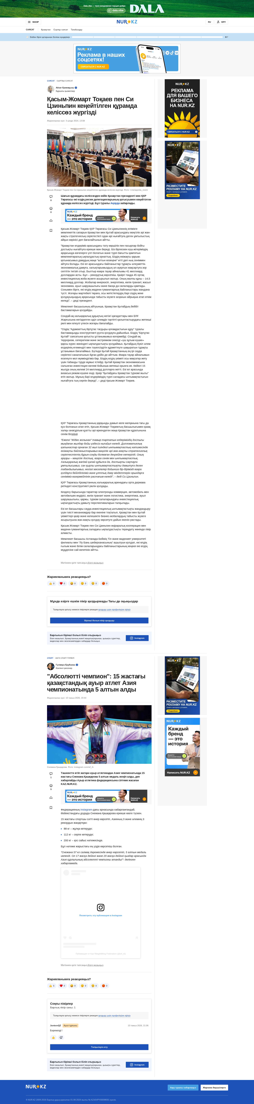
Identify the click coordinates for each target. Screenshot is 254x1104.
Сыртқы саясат (61, 29)
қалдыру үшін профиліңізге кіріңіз (114, 609)
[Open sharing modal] (51, 220)
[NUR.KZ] (127, 21)
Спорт (50, 658)
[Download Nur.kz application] (127, 9)
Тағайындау (76, 29)
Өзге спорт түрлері (64, 658)
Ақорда (115, 203)
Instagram (139, 638)
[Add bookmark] (51, 230)
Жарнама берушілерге (214, 1087)
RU (209, 22)
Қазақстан (46, 29)
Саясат (30, 29)
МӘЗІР (35, 22)
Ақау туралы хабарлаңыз (183, 1087)
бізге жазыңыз (95, 563)
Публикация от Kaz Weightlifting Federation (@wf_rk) (101, 954)
